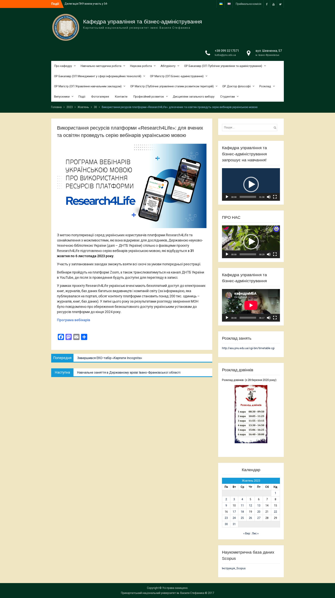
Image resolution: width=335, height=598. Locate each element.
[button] (251, 184)
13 (258, 505)
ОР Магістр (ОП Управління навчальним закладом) (88, 86)
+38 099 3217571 (227, 51)
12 (250, 505)
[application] (251, 184)
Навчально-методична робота (101, 66)
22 (275, 511)
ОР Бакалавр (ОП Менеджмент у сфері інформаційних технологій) (97, 76)
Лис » (255, 533)
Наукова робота (141, 66)
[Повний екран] (275, 197)
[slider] (248, 197)
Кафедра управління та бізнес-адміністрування (142, 22)
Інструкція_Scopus (234, 568)
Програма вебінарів (73, 320)
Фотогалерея (100, 96)
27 (258, 517)
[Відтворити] (227, 197)
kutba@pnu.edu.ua (225, 55)
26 (250, 517)
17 (234, 511)
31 (234, 524)
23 (226, 517)
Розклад (265, 86)
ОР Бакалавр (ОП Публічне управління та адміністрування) (223, 66)
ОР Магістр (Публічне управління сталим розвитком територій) (172, 86)
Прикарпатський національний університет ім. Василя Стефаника (162, 593)
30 (226, 524)
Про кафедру (63, 66)
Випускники (62, 96)
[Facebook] (267, 4)
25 (242, 517)
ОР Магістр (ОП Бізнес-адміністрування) (177, 76)
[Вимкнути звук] (269, 197)
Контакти (121, 96)
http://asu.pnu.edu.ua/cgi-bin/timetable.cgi (248, 348)
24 (234, 517)
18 (242, 511)
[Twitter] (280, 4)
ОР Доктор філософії (236, 86)
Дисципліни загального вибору (193, 96)
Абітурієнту (168, 66)
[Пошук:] (250, 127)
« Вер (246, 533)
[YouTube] (273, 4)
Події (81, 96)
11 (242, 505)
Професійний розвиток (148, 96)
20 (258, 511)
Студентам (227, 96)
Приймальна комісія (248, 3)
